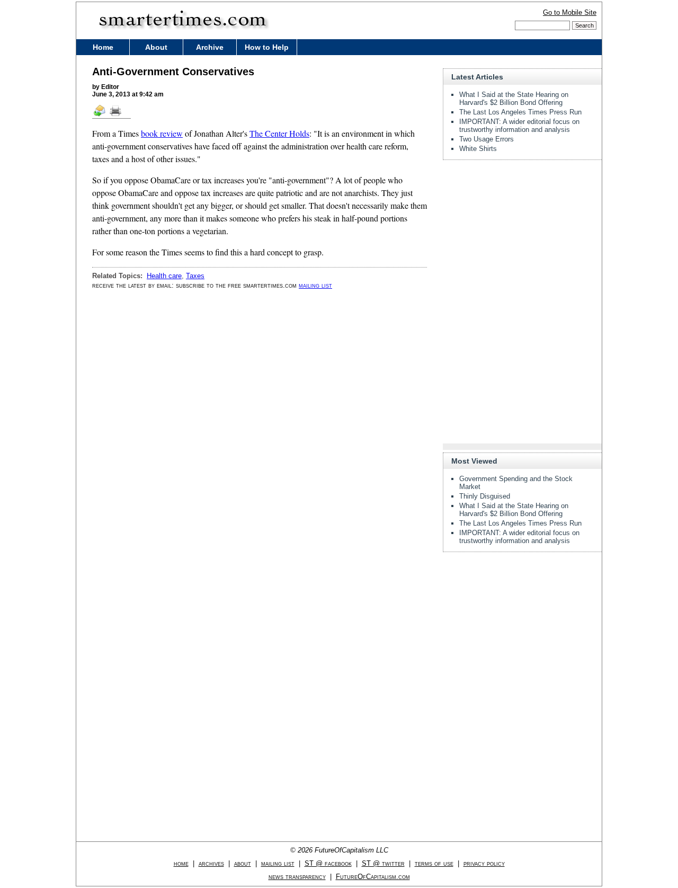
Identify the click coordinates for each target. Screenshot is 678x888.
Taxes (195, 276)
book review (162, 133)
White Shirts (478, 149)
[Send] (100, 115)
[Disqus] (259, 432)
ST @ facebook (328, 863)
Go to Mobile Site (569, 12)
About (156, 47)
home (181, 863)
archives (211, 863)
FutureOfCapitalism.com (373, 877)
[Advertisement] (522, 234)
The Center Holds (279, 133)
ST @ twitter (383, 863)
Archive (210, 47)
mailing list (315, 285)
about (242, 863)
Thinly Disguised (484, 496)
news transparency (297, 877)
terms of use (434, 863)
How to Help (267, 47)
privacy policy (484, 863)
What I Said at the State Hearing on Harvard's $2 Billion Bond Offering (513, 98)
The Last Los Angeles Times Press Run (520, 112)
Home (103, 47)
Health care (164, 276)
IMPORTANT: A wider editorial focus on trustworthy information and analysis (519, 126)
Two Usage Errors (486, 139)
